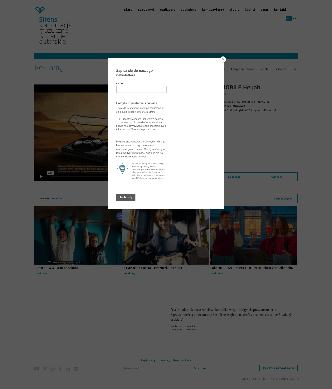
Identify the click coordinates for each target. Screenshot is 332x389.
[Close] (223, 59)
